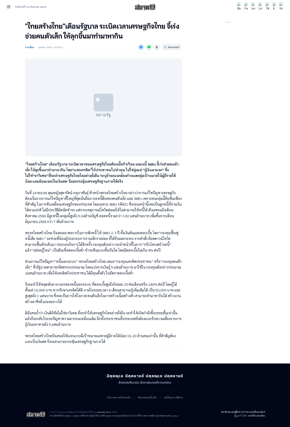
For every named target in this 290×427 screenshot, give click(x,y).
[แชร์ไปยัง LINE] (149, 47)
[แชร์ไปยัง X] (157, 47)
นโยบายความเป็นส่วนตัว (119, 397)
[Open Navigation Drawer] (9, 7)
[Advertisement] (228, 48)
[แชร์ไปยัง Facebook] (141, 47)
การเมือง (29, 47)
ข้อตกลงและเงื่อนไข (147, 397)
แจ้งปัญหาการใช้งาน (173, 397)
